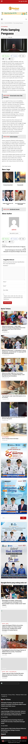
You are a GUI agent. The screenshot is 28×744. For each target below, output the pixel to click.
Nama (5, 281)
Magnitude (10, 742)
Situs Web (5, 290)
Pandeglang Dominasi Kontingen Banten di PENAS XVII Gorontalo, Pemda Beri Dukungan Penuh (14, 641)
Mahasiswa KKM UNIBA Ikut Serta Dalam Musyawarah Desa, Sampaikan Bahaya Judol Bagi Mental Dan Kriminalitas (14, 364)
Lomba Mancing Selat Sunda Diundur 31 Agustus (13, 246)
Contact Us (4, 696)
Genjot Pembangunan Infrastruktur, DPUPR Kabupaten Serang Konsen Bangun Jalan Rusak (14, 250)
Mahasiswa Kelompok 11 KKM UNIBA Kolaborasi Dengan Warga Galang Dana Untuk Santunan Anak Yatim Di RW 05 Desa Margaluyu (14, 317)
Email (4, 286)
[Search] (26, 19)
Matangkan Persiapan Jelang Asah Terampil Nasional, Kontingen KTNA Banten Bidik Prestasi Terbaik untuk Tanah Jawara (14, 591)
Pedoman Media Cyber (21, 694)
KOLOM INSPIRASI (4, 26)
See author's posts (14, 233)
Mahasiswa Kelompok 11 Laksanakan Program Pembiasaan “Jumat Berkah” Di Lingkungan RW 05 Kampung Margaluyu (14, 341)
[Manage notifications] (3, 741)
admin (14, 230)
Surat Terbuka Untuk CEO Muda (14, 429)
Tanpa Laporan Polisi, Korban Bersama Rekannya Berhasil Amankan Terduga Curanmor (14, 664)
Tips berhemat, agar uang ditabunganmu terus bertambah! (14, 387)
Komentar (6, 265)
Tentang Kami (4, 694)
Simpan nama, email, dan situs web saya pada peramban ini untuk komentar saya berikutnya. (13, 297)
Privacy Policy (11, 694)
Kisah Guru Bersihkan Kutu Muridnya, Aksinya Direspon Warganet (14, 408)
